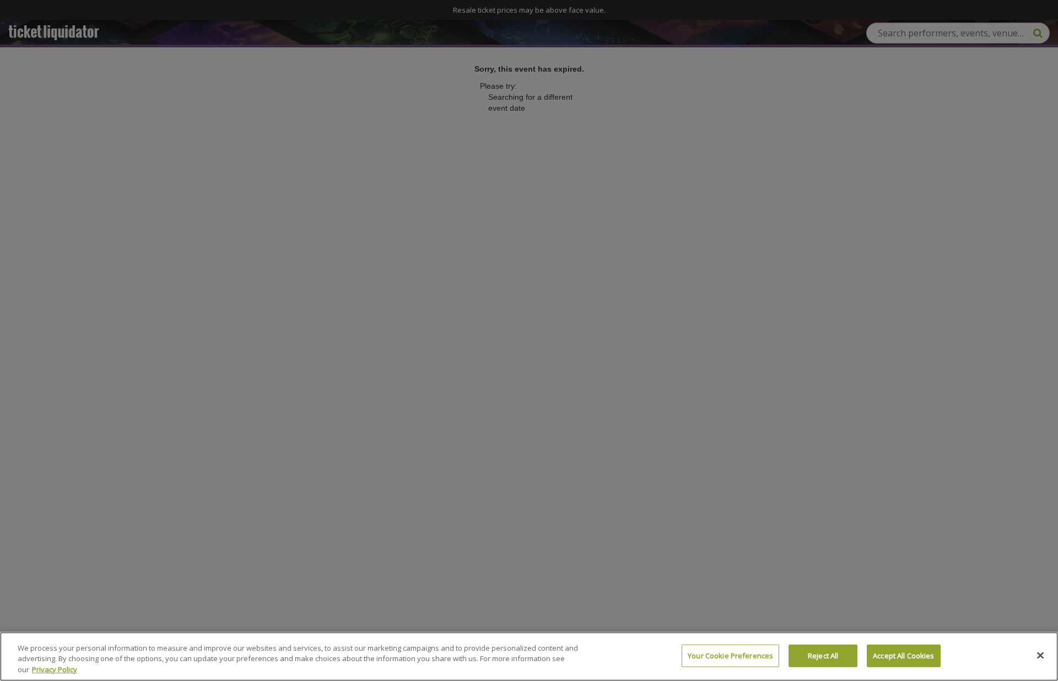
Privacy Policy (54, 669)
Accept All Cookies (903, 655)
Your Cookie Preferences (730, 655)
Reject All (823, 655)
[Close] (1040, 655)
